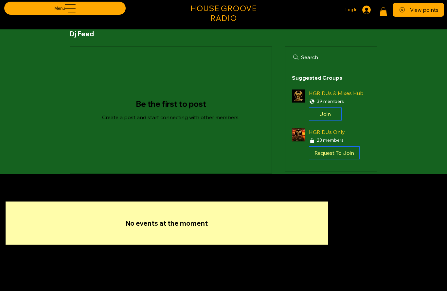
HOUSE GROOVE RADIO (223, 13)
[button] (383, 11)
